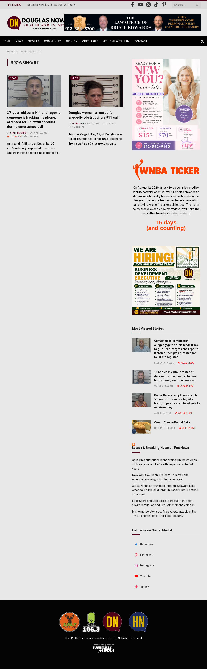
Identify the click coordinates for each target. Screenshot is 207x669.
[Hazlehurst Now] (138, 622)
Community (52, 41)
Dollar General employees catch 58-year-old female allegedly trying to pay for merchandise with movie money (177, 401)
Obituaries (90, 41)
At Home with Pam (116, 41)
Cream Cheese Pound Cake (172, 422)
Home (6, 41)
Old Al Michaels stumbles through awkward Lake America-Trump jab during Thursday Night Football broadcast (165, 490)
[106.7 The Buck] (69, 622)
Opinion (71, 41)
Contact (140, 41)
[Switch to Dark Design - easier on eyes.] (202, 41)
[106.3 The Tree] (91, 622)
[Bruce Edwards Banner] (132, 22)
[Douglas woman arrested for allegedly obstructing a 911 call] (96, 91)
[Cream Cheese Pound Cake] (141, 427)
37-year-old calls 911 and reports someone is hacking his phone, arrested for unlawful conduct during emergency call (33, 120)
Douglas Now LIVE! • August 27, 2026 (51, 4)
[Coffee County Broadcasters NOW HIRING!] (166, 280)
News (19, 41)
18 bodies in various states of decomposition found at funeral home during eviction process (175, 376)
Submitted (78, 123)
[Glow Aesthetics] (166, 104)
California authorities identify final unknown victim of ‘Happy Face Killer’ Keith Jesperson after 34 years (165, 464)
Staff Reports (18, 133)
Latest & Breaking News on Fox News (160, 448)
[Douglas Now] (36, 22)
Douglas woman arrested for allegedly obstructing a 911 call (93, 115)
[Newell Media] (103, 648)
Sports (33, 41)
